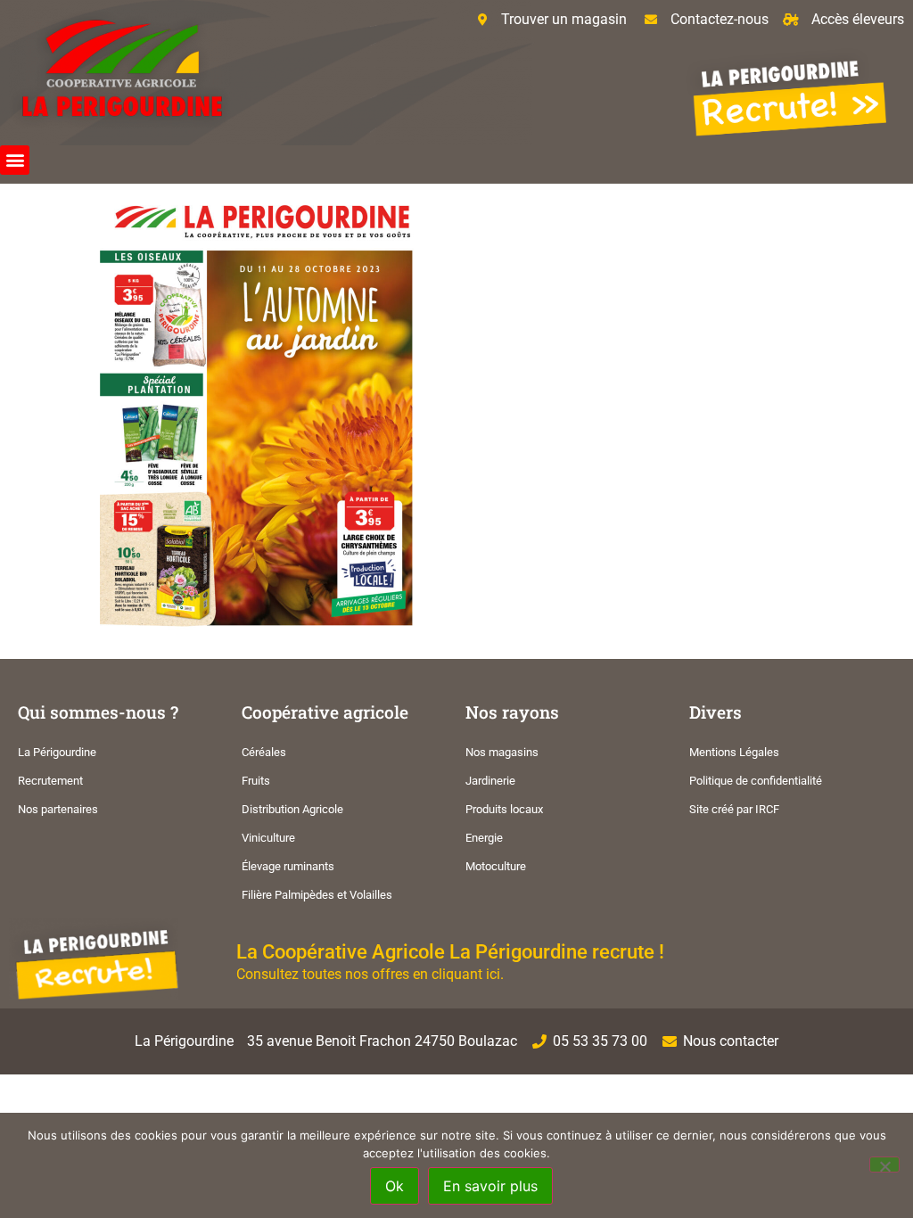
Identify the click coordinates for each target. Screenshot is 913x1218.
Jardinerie (490, 780)
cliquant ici (466, 974)
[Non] (884, 1164)
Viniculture (268, 837)
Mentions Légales (734, 752)
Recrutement (50, 780)
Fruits (256, 780)
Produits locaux (504, 809)
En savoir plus (490, 1186)
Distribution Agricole (292, 809)
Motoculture (495, 866)
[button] (14, 160)
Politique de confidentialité (755, 780)
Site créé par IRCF (734, 809)
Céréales (264, 752)
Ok (394, 1186)
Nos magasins (502, 752)
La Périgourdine (57, 752)
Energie (484, 837)
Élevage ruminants (288, 866)
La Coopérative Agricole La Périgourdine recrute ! (450, 951)
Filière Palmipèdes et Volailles (317, 894)
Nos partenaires (58, 809)
